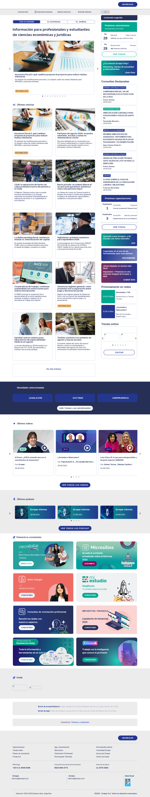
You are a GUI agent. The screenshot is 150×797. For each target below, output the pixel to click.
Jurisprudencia (120, 398)
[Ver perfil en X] (19, 782)
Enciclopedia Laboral (104, 747)
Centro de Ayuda (102, 757)
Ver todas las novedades (75, 408)
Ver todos (119, 54)
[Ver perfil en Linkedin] (24, 782)
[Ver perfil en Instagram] (33, 782)
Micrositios (58, 750)
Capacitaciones (18, 747)
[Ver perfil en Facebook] (14, 782)
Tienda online (18, 750)
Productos (17, 757)
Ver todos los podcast (75, 528)
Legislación (35, 398)
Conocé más (27, 595)
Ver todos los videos (75, 485)
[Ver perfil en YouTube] (29, 782)
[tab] (112, 345)
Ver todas (119, 227)
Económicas (53, 22)
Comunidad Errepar (103, 750)
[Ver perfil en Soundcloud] (38, 782)
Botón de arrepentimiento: (49, 706)
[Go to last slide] (102, 338)
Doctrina (78, 398)
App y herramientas (61, 747)
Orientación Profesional (63, 753)
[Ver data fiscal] (131, 782)
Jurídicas (81, 22)
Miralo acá (26, 564)
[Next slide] (135, 338)
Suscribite (89, 564)
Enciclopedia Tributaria (63, 757)
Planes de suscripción (21, 753)
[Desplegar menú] (14, 4)
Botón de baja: (44, 711)
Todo (26, 22)
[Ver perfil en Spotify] (43, 782)
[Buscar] (42, 4)
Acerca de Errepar (103, 753)
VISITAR (119, 352)
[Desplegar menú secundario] (108, 4)
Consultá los (75, 722)
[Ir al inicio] (21, 738)
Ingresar (127, 4)
